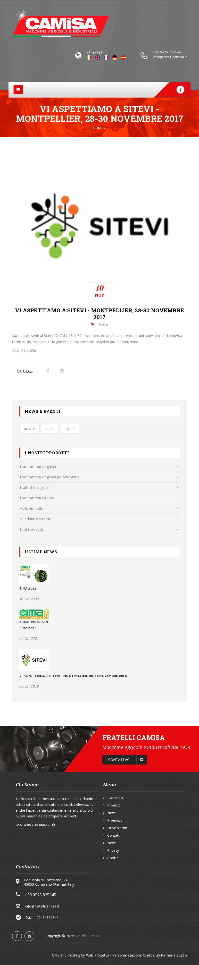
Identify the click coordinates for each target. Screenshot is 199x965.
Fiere (50, 428)
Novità (29, 428)
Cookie (113, 858)
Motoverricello (31, 508)
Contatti (113, 835)
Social (25, 371)
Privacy (113, 850)
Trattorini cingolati (34, 487)
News (111, 813)
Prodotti (114, 805)
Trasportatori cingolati (37, 466)
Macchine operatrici (35, 518)
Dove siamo (117, 828)
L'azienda (115, 798)
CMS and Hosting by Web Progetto (80, 955)
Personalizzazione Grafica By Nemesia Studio (149, 955)
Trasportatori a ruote (36, 498)
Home (97, 128)
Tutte (70, 428)
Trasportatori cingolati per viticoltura (49, 477)
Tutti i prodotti (31, 529)
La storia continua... (33, 825)
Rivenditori (115, 820)
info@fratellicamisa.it (170, 57)
